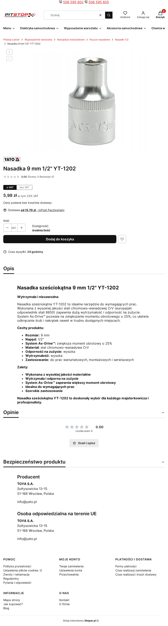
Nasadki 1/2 (121, 39)
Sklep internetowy (79, 620)
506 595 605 (99, 2)
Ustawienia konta (70, 570)
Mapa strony (11, 600)
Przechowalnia (69, 574)
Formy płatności (125, 566)
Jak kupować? (13, 604)
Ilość (6, 220)
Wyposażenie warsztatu (38, 39)
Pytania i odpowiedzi (17, 582)
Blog (6, 608)
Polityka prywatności (17, 566)
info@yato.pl (27, 502)
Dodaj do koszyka (60, 239)
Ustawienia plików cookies (21, 570)
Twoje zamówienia (71, 566)
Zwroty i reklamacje (16, 574)
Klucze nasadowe (100, 39)
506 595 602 (73, 2)
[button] (108, 15)
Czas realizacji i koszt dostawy (136, 574)
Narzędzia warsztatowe (71, 39)
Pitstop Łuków (11, 39)
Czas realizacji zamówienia (133, 570)
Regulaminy (11, 578)
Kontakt (64, 600)
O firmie (64, 604)
